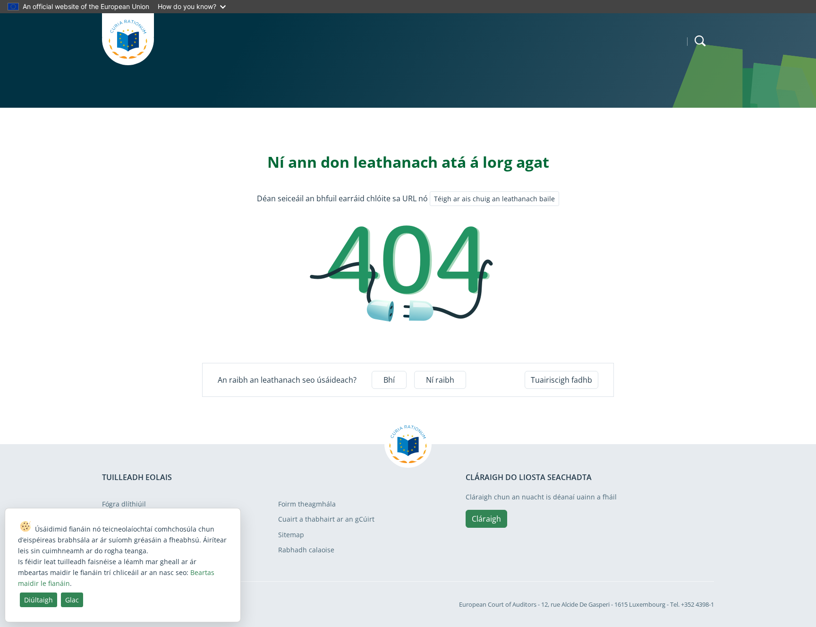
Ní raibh (440, 380)
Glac (72, 599)
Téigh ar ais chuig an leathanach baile (494, 198)
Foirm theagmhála (307, 503)
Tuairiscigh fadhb (561, 380)
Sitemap (291, 534)
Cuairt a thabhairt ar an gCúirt (326, 519)
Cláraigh (486, 519)
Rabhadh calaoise (306, 549)
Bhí (389, 380)
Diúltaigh (38, 599)
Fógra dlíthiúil (124, 503)
